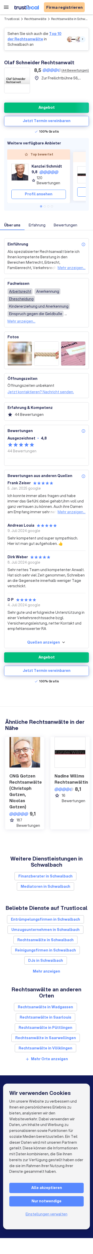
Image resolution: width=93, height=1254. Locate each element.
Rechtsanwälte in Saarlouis (45, 1017)
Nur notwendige (46, 1201)
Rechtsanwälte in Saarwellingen (45, 1037)
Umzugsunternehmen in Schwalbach (45, 929)
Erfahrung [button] (37, 225)
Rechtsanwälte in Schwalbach (45, 939)
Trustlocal (12, 19)
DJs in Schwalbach (45, 960)
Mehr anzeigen (46, 971)
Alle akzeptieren (46, 1187)
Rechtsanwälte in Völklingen (45, 1048)
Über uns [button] (12, 225)
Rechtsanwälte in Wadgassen (45, 1007)
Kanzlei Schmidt (47, 166)
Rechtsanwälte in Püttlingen (45, 1027)
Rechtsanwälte (35, 19)
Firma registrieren (64, 7)
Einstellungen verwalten (46, 1214)
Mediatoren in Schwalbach (45, 886)
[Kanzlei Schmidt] (19, 175)
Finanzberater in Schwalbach (45, 876)
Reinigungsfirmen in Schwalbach (45, 950)
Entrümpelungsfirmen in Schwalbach (45, 919)
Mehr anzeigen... (72, 267)
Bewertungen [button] (65, 225)
